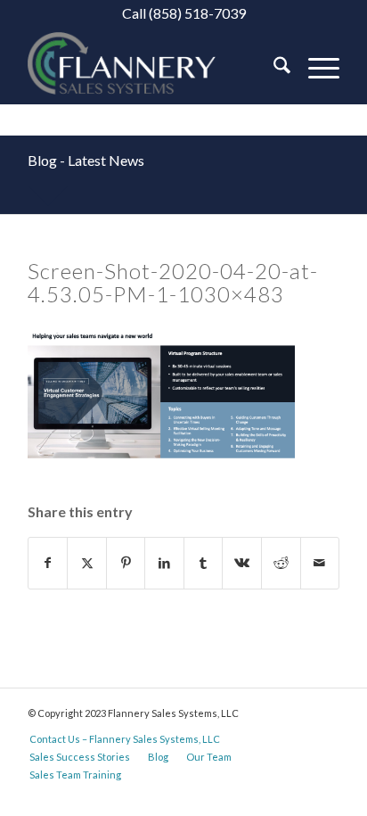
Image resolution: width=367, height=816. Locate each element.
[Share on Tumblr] (203, 563)
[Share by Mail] (320, 563)
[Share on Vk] (242, 563)
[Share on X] (87, 563)
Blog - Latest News (86, 160)
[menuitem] (273, 67)
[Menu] (314, 67)
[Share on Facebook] (48, 563)
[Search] (273, 67)
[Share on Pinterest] (126, 563)
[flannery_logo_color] (152, 67)
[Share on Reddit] (281, 563)
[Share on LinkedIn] (164, 563)
